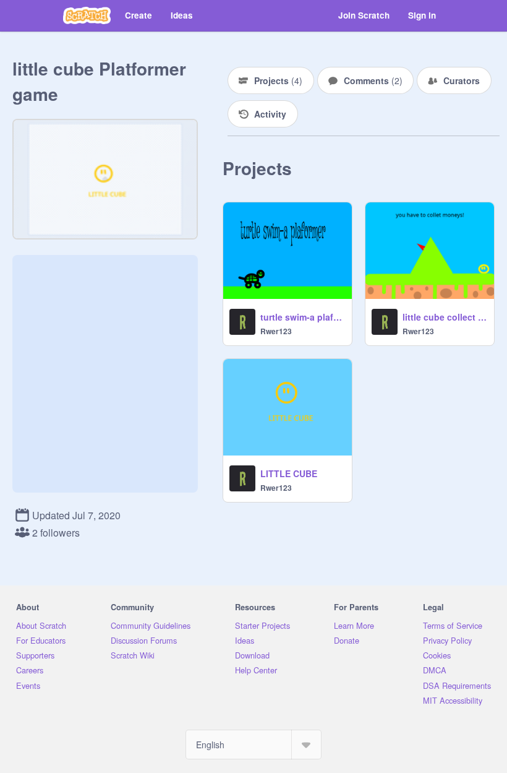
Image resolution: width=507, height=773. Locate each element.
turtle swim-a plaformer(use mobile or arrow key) (302, 317)
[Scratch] (87, 15)
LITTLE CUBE (288, 473)
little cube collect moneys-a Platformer (445, 317)
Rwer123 (276, 331)
